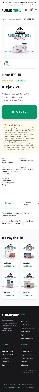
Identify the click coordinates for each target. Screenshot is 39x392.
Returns (24, 362)
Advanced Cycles (8, 355)
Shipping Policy (26, 351)
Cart (3, 365)
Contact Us (6, 362)
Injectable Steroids (28, 328)
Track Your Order (27, 358)
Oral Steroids (26, 332)
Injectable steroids (14, 19)
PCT (22, 335)
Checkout (24, 365)
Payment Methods (27, 355)
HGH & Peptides (27, 338)
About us (24, 321)
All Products (25, 325)
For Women (6, 358)
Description (10, 203)
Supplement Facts (26, 203)
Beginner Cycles (8, 351)
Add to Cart (22, 112)
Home (4, 19)
